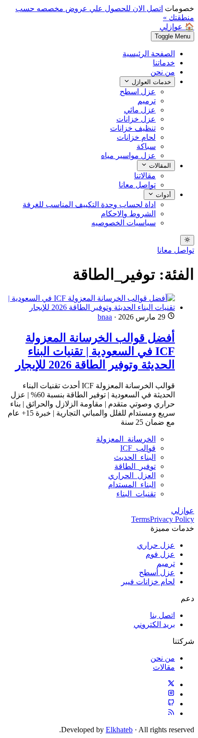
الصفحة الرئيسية (149, 53)
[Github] (171, 704)
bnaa (105, 317)
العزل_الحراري (132, 475)
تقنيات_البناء (136, 494)
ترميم (146, 101)
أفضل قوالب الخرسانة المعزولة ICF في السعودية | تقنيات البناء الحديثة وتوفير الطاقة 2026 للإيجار (95, 351)
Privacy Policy (172, 519)
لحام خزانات (136, 137)
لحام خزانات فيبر (148, 582)
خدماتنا (164, 63)
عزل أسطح (157, 572)
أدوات (162, 194)
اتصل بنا (162, 615)
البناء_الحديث (135, 457)
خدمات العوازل (150, 82)
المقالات (159, 166)
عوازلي (182, 510)
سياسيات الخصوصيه (123, 223)
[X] (171, 684)
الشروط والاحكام (128, 213)
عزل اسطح (138, 91)
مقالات (164, 667)
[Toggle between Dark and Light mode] (187, 240)
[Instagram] (171, 694)
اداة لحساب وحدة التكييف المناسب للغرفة (89, 204)
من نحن (162, 72)
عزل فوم (160, 554)
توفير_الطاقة (135, 466)
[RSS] (171, 713)
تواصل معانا (137, 185)
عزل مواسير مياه (128, 155)
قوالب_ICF (138, 448)
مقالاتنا (145, 176)
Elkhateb (119, 730)
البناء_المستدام (132, 484)
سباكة (146, 146)
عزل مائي (140, 110)
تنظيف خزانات (133, 128)
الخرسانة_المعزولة (126, 439)
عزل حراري (156, 545)
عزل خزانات (136, 119)
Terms (140, 519)
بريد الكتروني (154, 624)
